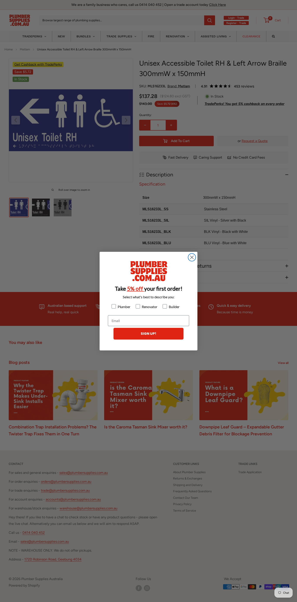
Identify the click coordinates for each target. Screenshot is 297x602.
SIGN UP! (148, 333)
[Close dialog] (192, 257)
